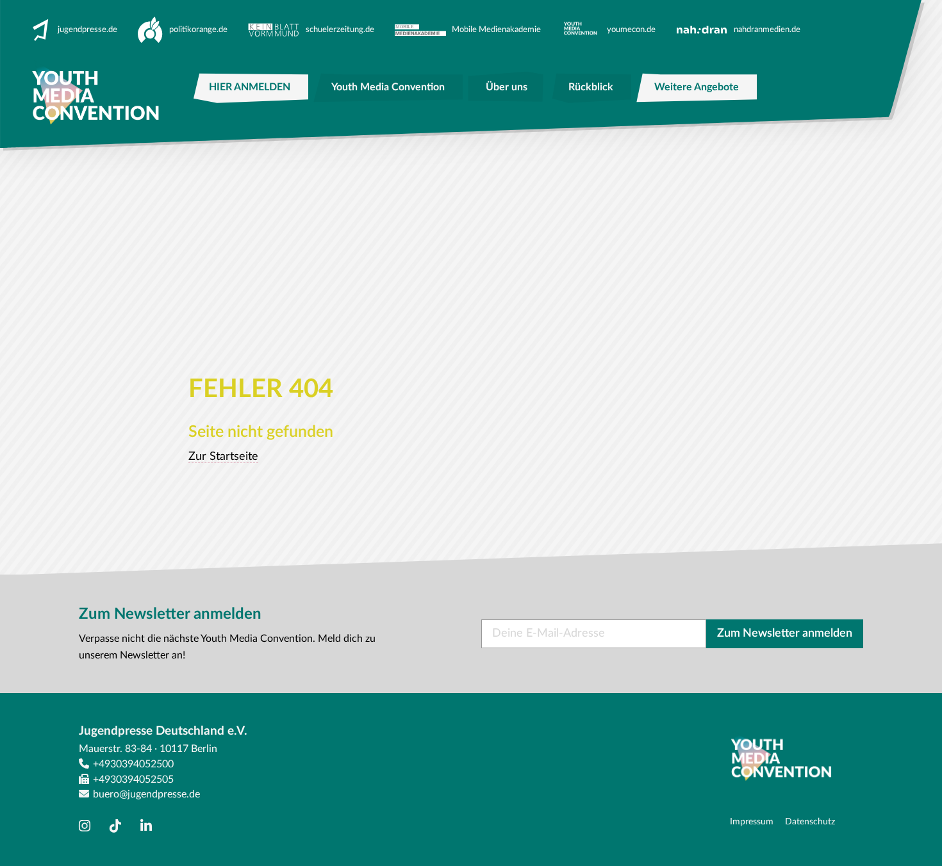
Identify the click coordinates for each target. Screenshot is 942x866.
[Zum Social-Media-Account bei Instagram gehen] (88, 826)
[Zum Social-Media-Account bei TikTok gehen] (119, 826)
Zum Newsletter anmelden (784, 633)
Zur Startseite (223, 456)
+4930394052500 (133, 764)
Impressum (751, 821)
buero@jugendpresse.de (146, 794)
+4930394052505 (133, 779)
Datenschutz (810, 821)
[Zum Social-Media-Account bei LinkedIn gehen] (149, 826)
